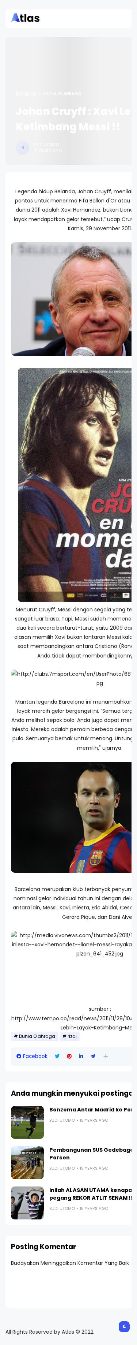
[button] (105, 1056)
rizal (72, 1036)
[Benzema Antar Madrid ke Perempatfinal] (27, 1122)
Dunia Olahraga (62, 94)
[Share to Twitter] (57, 1056)
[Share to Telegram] (93, 1056)
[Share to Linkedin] (81, 1056)
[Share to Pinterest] (69, 1056)
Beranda (26, 93)
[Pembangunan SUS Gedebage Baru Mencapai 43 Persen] (27, 1162)
